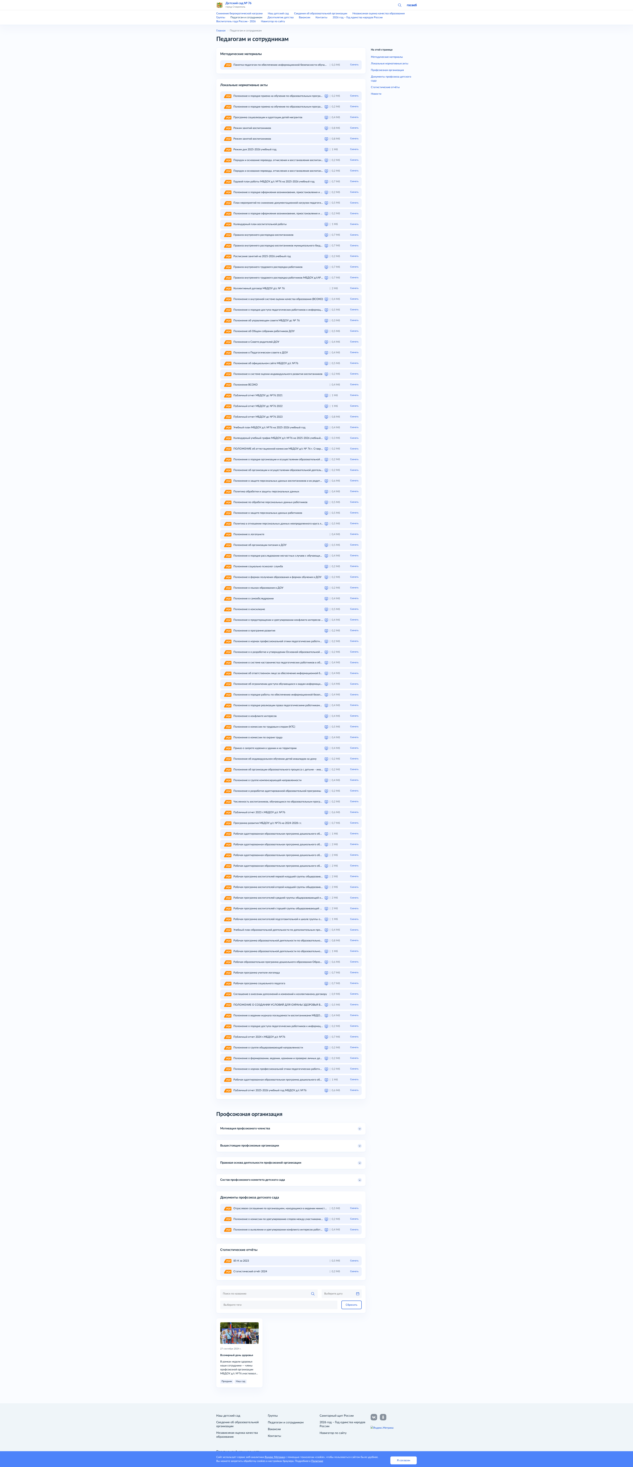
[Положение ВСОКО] (227, 384)
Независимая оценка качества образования (378, 13)
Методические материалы (387, 57)
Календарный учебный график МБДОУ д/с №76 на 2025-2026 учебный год (279, 438)
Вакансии (304, 17)
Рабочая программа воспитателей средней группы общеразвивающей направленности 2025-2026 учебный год (301, 897)
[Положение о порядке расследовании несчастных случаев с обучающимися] (227, 555)
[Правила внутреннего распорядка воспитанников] (227, 235)
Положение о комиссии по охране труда (257, 737)
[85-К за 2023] (227, 1260)
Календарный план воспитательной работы (260, 224)
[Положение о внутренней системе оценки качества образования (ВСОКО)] (227, 299)
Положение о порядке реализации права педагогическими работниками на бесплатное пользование (294, 705)
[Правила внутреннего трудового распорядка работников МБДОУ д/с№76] (227, 277)
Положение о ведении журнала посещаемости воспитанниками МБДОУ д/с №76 (283, 1015)
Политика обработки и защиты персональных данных (266, 491)
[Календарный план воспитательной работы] (227, 224)
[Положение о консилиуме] (227, 609)
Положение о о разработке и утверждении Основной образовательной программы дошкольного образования (300, 652)
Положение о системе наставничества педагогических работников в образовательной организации (293, 662)
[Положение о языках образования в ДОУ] (227, 588)
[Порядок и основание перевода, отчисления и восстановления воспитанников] (227, 160)
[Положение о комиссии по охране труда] (227, 737)
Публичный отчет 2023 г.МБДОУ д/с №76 (259, 812)
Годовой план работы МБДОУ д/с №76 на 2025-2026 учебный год (274, 181)
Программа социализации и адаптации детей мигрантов (267, 117)
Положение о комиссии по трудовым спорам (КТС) (264, 726)
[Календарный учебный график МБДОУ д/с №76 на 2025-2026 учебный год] (227, 438)
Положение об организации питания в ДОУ (259, 545)
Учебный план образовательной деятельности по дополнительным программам (282, 930)
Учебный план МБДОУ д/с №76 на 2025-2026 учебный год (269, 427)
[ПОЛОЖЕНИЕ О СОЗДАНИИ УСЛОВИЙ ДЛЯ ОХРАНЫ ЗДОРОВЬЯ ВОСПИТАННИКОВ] (227, 1004)
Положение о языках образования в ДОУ (258, 588)
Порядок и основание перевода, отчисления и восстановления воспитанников (280, 160)
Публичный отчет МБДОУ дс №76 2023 (258, 416)
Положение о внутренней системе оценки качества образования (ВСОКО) (278, 299)
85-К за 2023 (241, 1260)
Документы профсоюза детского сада (391, 78)
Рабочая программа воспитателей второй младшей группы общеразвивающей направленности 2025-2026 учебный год (306, 887)
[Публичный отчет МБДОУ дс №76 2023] (227, 416)
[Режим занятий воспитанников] (227, 128)
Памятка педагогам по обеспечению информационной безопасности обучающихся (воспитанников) (294, 65)
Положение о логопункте (248, 534)
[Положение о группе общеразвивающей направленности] (227, 1047)
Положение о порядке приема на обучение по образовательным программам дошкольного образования (296, 96)
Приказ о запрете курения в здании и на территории (265, 748)
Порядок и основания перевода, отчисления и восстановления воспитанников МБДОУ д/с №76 (291, 171)
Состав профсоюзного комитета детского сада (252, 1179)
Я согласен (403, 1460)
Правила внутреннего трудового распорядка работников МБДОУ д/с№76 (278, 277)
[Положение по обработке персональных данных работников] (227, 502)
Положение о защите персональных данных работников (267, 513)
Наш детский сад (278, 13)
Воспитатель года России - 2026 (236, 21)
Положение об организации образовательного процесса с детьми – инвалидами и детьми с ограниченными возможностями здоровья (315, 769)
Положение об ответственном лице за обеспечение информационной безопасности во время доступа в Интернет (302, 673)
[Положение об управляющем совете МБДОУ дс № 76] (227, 320)
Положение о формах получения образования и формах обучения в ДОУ (277, 577)
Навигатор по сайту (273, 21)
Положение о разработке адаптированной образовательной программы (277, 791)
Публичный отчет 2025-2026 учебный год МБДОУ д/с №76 (269, 1090)
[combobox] (278, 1305)
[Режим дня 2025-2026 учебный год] (227, 149)
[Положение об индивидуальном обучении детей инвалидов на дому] (227, 759)
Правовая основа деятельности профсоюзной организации (260, 1162)
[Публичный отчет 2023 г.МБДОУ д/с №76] (227, 812)
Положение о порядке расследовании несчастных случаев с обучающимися (279, 555)
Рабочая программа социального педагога (259, 983)
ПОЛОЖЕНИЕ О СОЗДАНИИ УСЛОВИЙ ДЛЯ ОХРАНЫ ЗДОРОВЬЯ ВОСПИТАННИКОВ (288, 1004)
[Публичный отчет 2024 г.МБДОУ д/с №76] (227, 1037)
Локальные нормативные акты (389, 63)
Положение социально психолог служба (258, 566)
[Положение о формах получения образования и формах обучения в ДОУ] (227, 577)
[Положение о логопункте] (227, 534)
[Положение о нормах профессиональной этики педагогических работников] (227, 641)
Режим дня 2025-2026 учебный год (254, 149)
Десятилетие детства (281, 17)
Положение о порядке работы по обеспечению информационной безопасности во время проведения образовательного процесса (312, 694)
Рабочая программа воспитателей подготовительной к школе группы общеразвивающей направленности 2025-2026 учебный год (312, 919)
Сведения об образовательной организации (320, 13)
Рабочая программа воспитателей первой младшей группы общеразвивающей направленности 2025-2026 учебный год (306, 876)
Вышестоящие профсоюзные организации (249, 1145)
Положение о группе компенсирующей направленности (267, 780)
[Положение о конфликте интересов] (227, 716)
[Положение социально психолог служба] (227, 566)
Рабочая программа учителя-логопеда (256, 972)
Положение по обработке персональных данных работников (270, 502)
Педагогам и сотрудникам (246, 17)
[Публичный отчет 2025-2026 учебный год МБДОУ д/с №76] (227, 1090)
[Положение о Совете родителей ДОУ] (227, 342)
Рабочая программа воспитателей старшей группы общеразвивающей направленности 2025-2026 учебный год (301, 908)
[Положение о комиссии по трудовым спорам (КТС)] (227, 726)
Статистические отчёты (385, 87)
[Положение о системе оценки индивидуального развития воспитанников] (227, 374)
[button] (400, 5)
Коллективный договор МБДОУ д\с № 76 (259, 288)
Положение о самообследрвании (253, 598)
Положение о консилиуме (249, 609)
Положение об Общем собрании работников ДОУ (264, 331)
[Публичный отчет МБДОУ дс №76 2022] (227, 406)
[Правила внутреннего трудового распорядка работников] (227, 267)
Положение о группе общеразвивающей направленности (268, 1047)
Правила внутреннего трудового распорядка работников (267, 267)
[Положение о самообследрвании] (227, 598)
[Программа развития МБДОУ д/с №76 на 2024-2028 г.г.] (227, 823)
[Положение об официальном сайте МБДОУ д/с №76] (227, 363)
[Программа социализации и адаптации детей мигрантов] (227, 117)
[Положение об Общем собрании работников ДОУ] (227, 331)
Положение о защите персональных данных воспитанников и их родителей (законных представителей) (296, 481)
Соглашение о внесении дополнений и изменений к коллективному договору (280, 994)
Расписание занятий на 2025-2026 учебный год (262, 256)
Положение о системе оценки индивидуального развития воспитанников (277, 374)
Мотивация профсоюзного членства (245, 1128)
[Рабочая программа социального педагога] (227, 983)
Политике (317, 1461)
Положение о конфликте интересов (255, 716)
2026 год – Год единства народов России (358, 17)
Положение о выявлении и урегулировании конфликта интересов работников (280, 1229)
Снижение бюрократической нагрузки (239, 13)
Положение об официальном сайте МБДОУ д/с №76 (265, 363)
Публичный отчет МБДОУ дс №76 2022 (258, 406)
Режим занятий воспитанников (252, 128)
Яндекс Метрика (275, 1457)
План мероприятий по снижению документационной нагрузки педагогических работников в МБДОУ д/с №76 (300, 202)
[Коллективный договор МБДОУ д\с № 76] (227, 288)
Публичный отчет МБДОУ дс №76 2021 (258, 395)
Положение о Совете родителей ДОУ (256, 342)
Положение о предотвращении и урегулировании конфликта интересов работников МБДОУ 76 (291, 620)
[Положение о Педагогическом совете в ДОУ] (227, 352)
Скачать (354, 65)
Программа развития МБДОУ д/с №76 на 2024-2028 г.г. (267, 823)
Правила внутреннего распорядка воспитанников (263, 235)
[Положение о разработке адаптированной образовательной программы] (227, 791)
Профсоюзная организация (387, 70)
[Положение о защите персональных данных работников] (227, 513)
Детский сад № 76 (238, 3)
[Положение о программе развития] (227, 630)
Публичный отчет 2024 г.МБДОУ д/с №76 (259, 1037)
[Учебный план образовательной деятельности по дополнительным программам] (227, 930)
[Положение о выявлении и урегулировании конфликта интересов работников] (227, 1229)
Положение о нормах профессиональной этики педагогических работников (279, 641)
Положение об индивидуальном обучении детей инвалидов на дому (274, 759)
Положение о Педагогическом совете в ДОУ (260, 352)
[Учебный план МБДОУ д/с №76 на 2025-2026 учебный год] (227, 427)
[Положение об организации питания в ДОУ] (227, 545)
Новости (376, 94)
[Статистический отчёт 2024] (227, 1271)
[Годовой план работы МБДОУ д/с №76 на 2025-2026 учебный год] (227, 181)
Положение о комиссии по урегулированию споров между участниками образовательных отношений (295, 1219)
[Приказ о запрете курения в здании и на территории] (227, 748)
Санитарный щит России (337, 1415)
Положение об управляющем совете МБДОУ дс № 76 (266, 320)
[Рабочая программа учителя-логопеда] (227, 972)
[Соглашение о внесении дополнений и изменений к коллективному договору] (227, 994)
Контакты (321, 17)
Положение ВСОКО (245, 384)
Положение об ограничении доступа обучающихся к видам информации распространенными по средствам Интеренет (305, 684)
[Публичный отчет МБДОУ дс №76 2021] (227, 395)
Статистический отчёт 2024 (250, 1271)
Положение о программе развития (254, 630)
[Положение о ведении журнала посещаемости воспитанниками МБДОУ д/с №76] (227, 1015)
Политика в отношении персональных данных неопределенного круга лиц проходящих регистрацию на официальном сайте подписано (316, 523)
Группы (220, 17)
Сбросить (351, 1305)
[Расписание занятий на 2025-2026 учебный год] (227, 256)
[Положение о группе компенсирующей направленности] (227, 780)
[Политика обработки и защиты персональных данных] (227, 491)
